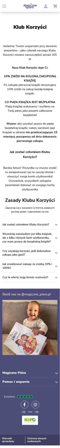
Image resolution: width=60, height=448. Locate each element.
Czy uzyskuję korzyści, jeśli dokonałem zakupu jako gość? (26, 253)
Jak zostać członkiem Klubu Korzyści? (25, 224)
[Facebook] (24, 404)
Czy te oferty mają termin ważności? (25, 277)
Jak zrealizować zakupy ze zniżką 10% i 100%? (27, 266)
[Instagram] (35, 404)
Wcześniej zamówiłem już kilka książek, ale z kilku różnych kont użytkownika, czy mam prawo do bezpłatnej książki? (27, 237)
